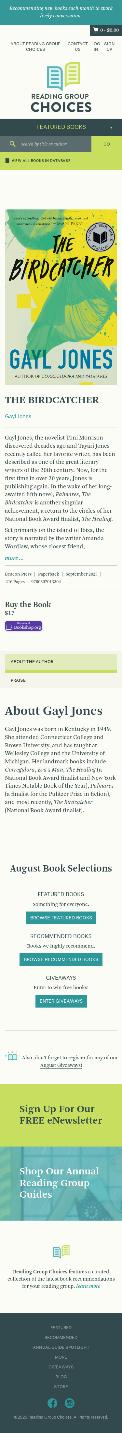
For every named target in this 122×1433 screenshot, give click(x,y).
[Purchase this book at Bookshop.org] (23, 625)
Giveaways (61, 1367)
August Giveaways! (61, 1065)
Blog (61, 1377)
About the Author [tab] (32, 662)
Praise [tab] (18, 680)
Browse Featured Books (61, 918)
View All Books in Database (41, 161)
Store (61, 1387)
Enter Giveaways (61, 1001)
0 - (109, 30)
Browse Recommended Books (61, 960)
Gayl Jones (18, 416)
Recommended (61, 1338)
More (61, 1357)
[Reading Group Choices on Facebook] (52, 1403)
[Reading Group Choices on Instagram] (70, 1403)
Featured (61, 1328)
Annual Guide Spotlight (61, 1347)
